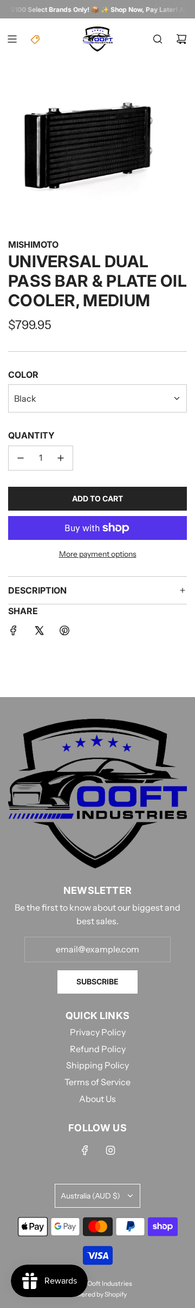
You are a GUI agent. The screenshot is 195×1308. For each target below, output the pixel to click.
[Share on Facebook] (13, 632)
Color (23, 374)
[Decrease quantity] (20, 458)
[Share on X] (39, 632)
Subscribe (97, 981)
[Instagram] (110, 1150)
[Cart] (181, 39)
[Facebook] (85, 1150)
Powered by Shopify (97, 1294)
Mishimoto (33, 244)
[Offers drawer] (36, 39)
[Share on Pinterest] (64, 632)
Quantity (31, 435)
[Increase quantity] (61, 458)
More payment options (97, 554)
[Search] (158, 39)
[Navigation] (12, 39)
